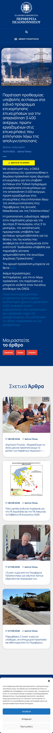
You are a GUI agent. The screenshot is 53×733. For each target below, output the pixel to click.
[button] (49, 681)
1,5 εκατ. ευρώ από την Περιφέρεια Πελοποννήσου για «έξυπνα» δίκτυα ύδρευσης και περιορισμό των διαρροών (24, 577)
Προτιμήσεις (26, 726)
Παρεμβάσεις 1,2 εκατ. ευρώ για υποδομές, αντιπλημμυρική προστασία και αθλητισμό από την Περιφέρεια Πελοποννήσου (25, 641)
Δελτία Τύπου (24, 151)
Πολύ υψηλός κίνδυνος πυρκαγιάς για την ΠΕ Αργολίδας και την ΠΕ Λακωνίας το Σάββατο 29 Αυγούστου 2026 (25, 511)
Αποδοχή (26, 711)
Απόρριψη (27, 719)
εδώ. (13, 268)
